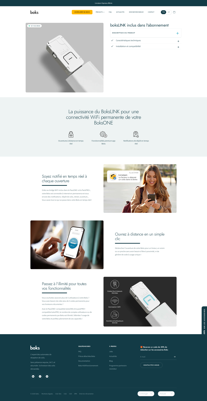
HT (169, 12)
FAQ (79, 351)
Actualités (113, 356)
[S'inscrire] (175, 357)
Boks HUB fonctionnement (88, 365)
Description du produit (123, 33)
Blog (111, 361)
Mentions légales (47, 394)
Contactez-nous (151, 365)
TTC (163, 12)
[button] (99, 12)
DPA (75, 394)
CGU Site (58, 394)
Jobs (111, 351)
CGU (65, 394)
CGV (70, 394)
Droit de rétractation (86, 394)
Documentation (84, 361)
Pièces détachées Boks (86, 356)
